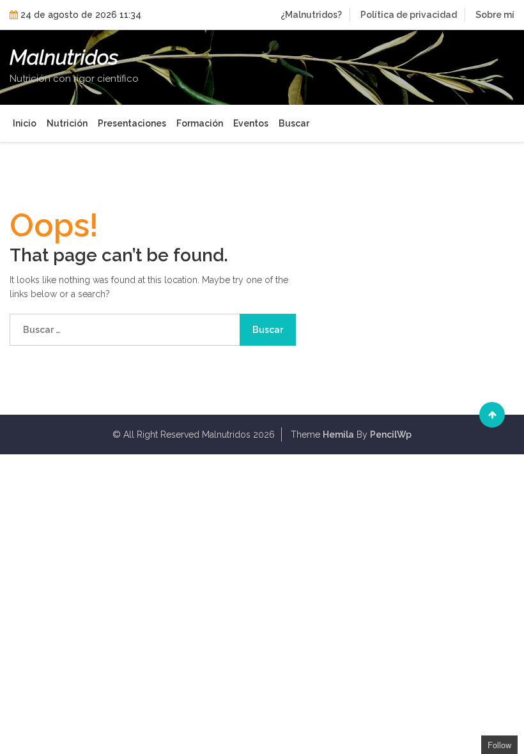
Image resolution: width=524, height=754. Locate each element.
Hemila (338, 434)
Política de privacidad (408, 15)
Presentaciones (132, 123)
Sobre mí (494, 15)
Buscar (294, 123)
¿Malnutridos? (311, 15)
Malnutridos (64, 57)
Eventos (250, 123)
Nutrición (67, 123)
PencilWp (391, 434)
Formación (199, 123)
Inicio (24, 123)
